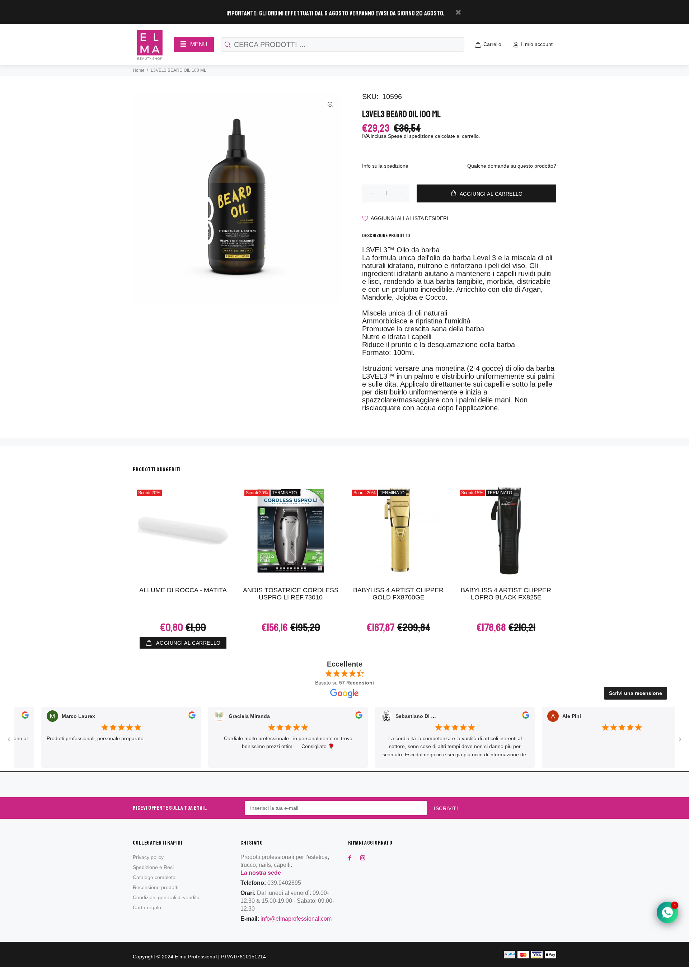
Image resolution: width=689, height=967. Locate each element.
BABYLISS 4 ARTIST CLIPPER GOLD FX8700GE (398, 594)
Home (139, 70)
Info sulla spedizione (385, 166)
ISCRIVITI (446, 808)
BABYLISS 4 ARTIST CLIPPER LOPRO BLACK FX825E (506, 594)
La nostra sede (260, 873)
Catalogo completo (154, 877)
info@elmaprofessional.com (296, 919)
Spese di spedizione (410, 136)
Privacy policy (148, 857)
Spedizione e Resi (153, 867)
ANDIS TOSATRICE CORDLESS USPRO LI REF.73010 (290, 594)
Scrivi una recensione (635, 693)
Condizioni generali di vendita (166, 897)
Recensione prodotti (155, 887)
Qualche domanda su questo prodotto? (511, 166)
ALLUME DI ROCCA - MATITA (183, 590)
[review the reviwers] (177, 716)
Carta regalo (147, 907)
